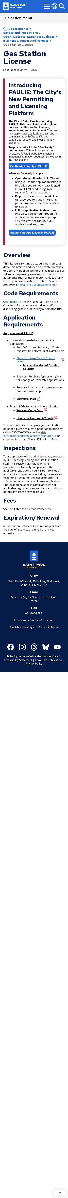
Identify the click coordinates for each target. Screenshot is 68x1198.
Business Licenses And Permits (26, 41)
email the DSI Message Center (38, 285)
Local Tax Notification (48, 660)
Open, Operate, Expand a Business (28, 37)
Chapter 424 (16, 302)
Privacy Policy (34, 663)
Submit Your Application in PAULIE (32, 232)
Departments (18, 29)
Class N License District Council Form (36, 360)
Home (5, 28)
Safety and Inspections (20, 33)
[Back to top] (60, 1193)
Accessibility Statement (18, 660)
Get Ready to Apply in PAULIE (29, 166)
